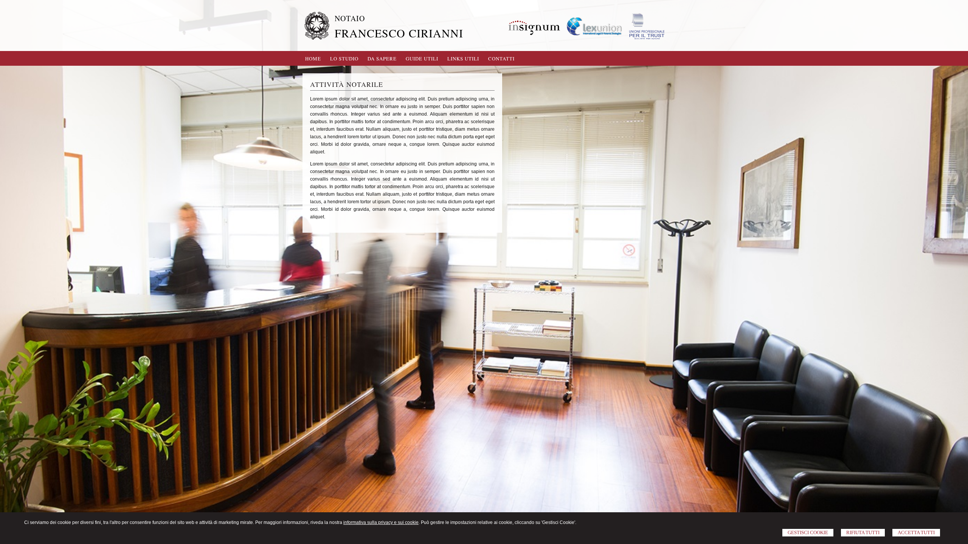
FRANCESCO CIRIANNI (399, 32)
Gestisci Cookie (808, 532)
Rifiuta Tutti (863, 532)
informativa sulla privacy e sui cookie (381, 522)
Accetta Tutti (916, 532)
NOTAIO (350, 18)
